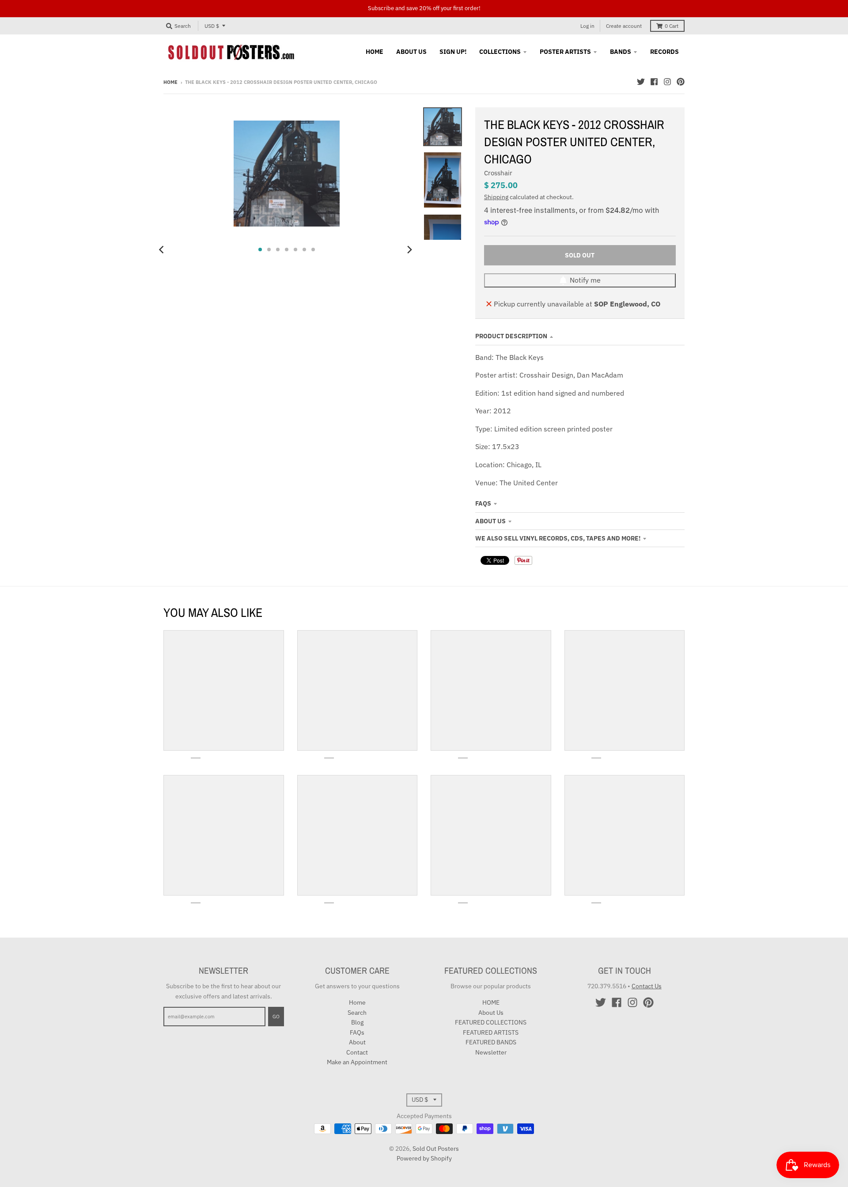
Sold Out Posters (436, 1149)
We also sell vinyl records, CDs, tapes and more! (557, 538)
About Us (490, 521)
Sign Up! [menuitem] (452, 52)
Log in (587, 26)
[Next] (409, 249)
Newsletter (491, 1052)
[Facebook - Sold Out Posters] (654, 82)
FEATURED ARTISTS (491, 1032)
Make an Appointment (357, 1062)
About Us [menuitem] (411, 52)
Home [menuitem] (374, 52)
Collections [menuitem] (500, 52)
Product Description (511, 336)
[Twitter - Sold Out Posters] (641, 82)
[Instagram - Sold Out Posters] (667, 82)
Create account (624, 26)
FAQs (483, 503)
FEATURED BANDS (491, 1042)
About (357, 1042)
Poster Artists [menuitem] (565, 52)
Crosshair (498, 173)
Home (170, 82)
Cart (671, 26)
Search (357, 1013)
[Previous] (162, 249)
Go (276, 1016)
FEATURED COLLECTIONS (490, 1022)
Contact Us (647, 986)
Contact (357, 1052)
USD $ (211, 26)
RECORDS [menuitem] (664, 52)
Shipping (496, 197)
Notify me (585, 280)
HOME (491, 1002)
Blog (357, 1022)
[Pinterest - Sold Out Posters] (681, 82)
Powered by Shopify (424, 1158)
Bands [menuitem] (620, 52)
